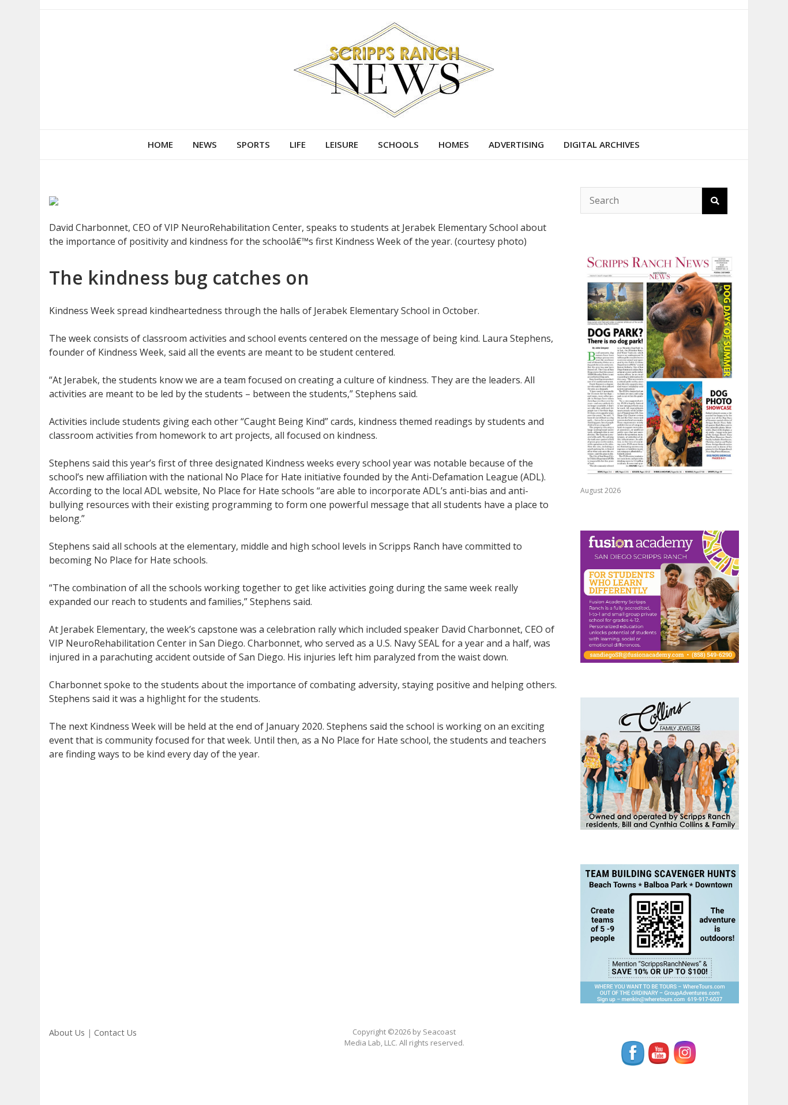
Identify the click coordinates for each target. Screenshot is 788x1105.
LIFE (298, 144)
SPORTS (253, 144)
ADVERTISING (516, 144)
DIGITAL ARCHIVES (602, 144)
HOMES (453, 144)
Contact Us (115, 1032)
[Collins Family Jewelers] (659, 762)
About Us (67, 1032)
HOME (160, 144)
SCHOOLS (398, 144)
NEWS (205, 144)
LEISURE (341, 144)
